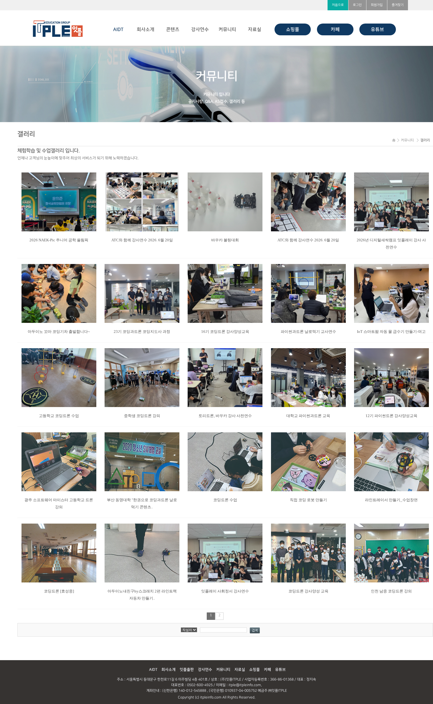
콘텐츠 (172, 29)
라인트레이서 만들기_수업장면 (391, 500)
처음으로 (338, 5)
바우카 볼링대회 (225, 240)
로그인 (357, 5)
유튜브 (377, 29)
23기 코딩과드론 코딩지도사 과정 (142, 331)
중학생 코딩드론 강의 (142, 416)
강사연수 (200, 29)
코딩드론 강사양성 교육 (308, 591)
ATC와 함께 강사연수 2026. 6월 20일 (142, 240)
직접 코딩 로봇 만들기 (308, 500)
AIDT (118, 29)
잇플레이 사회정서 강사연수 (225, 591)
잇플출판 (187, 670)
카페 (335, 29)
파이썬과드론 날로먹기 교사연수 (308, 331)
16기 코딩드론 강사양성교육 (225, 331)
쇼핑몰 (292, 29)
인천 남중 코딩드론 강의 (391, 591)
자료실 (254, 29)
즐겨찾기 (398, 5)
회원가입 (377, 5)
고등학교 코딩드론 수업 (59, 416)
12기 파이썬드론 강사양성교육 (391, 416)
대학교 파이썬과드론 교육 (308, 416)
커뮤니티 (227, 29)
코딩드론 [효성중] (59, 591)
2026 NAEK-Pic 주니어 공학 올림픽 (58, 240)
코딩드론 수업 (225, 500)
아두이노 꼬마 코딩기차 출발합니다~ (59, 331)
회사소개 (145, 29)
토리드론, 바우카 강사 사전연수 (225, 416)
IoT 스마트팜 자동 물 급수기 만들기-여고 (391, 331)
